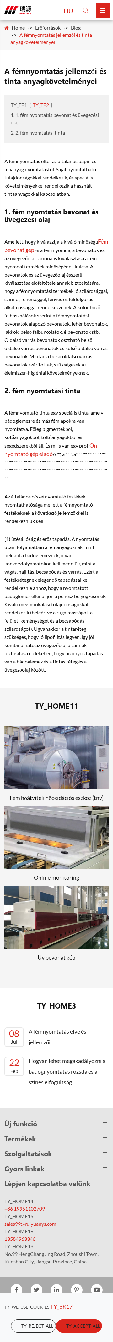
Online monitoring (56, 877)
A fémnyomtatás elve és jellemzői (47, 1037)
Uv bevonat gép (56, 957)
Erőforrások (48, 27)
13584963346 (19, 1239)
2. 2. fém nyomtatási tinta (38, 132)
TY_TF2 (41, 105)
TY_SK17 (61, 1306)
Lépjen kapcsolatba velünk (47, 1183)
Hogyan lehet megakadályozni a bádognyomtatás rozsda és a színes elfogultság (57, 1071)
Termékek (20, 1138)
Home (18, 27)
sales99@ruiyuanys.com (30, 1224)
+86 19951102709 (24, 1209)
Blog (76, 27)
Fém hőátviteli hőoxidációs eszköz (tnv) (57, 797)
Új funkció (20, 1123)
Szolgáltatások (28, 1153)
